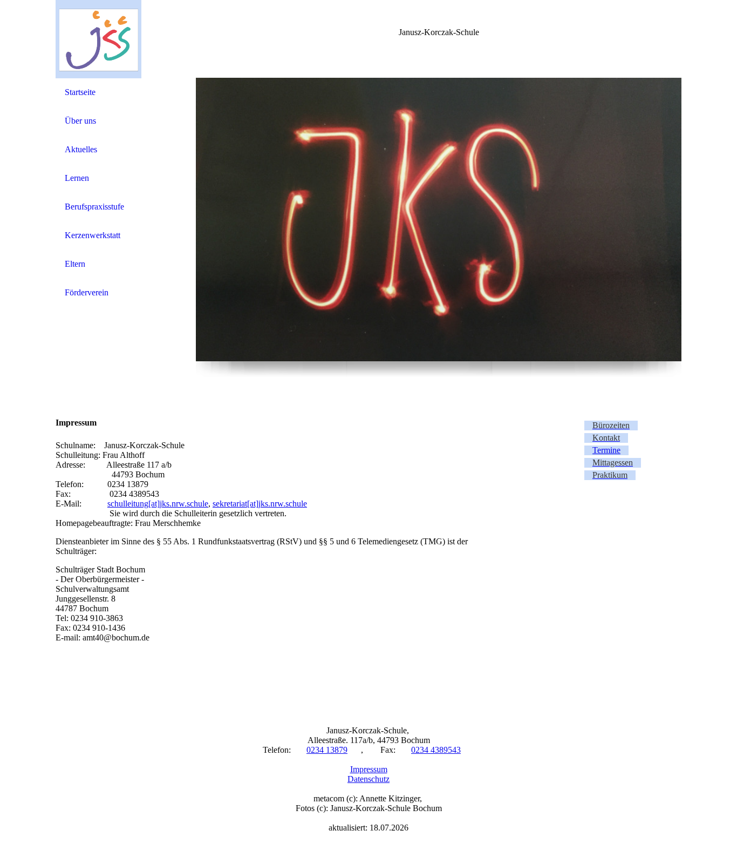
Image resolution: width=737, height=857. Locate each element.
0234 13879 (326, 749)
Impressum (368, 769)
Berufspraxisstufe (94, 206)
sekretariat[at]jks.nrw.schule (260, 503)
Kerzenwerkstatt (92, 235)
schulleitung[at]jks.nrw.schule (157, 503)
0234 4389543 (436, 749)
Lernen (77, 178)
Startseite (80, 92)
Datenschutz (368, 779)
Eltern (75, 263)
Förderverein (86, 292)
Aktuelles (81, 149)
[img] (99, 39)
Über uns (80, 120)
